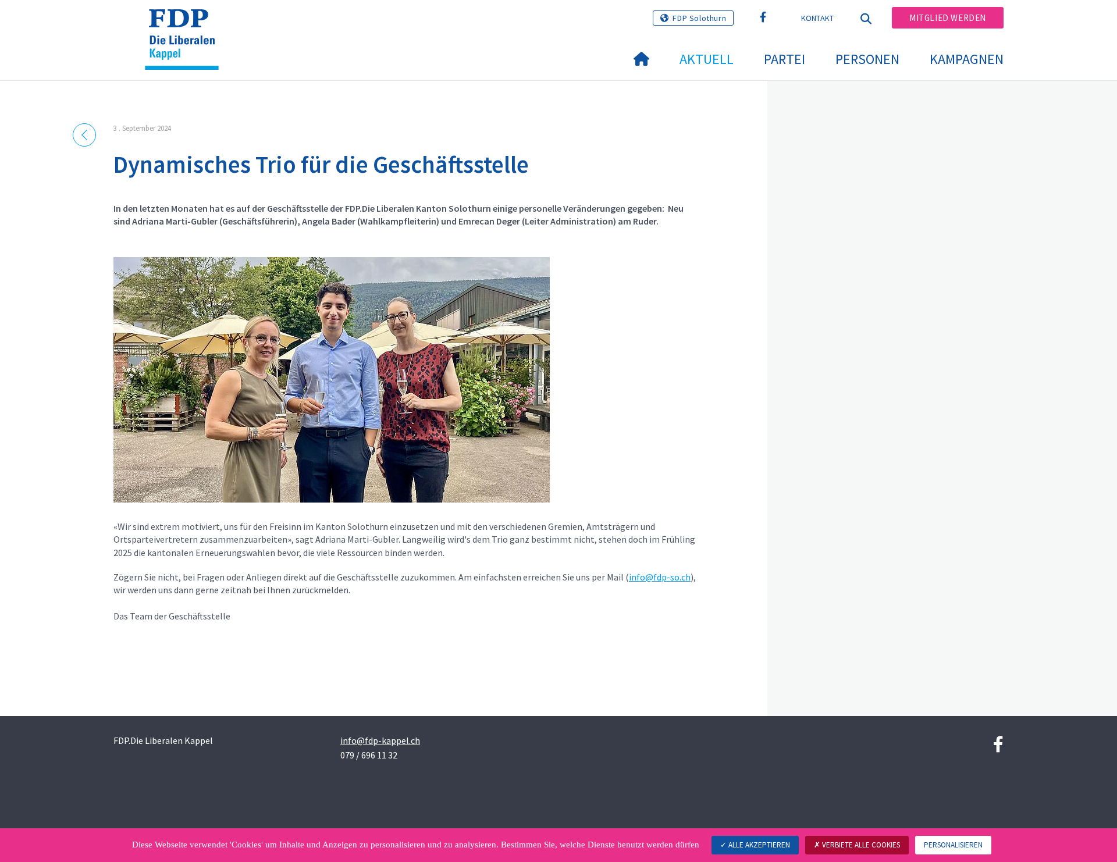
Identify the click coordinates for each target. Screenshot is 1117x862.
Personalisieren (953, 845)
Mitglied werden (947, 17)
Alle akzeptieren (758, 845)
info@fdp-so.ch (660, 577)
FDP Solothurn (699, 18)
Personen (867, 59)
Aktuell (707, 59)
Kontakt (817, 18)
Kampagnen (967, 59)
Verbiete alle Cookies (860, 845)
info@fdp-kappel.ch (380, 740)
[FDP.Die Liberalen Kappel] (186, 23)
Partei (784, 59)
